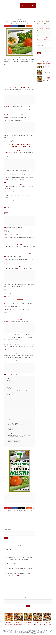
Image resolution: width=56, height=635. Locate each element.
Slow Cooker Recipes (41, 21)
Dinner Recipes (47, 37)
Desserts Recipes (47, 39)
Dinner (44, 80)
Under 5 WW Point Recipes (46, 82)
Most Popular (48, 66)
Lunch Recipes (40, 37)
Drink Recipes (40, 39)
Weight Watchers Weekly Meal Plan (26, 510)
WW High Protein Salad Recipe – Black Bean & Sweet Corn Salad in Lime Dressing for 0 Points (47, 78)
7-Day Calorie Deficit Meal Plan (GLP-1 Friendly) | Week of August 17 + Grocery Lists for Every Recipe (18, 623)
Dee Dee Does (28, 5)
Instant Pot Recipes (47, 21)
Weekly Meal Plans (18, 510)
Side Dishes (49, 81)
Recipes (46, 81)
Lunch (47, 80)
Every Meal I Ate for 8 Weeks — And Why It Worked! (46, 71)
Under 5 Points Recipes (48, 30)
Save (6, 378)
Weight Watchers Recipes (46, 67)
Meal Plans (13, 510)
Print (8, 378)
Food (11, 510)
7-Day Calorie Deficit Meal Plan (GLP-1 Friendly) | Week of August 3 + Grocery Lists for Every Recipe (37, 623)
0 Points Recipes (40, 30)
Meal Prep (50, 80)
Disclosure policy (33, 633)
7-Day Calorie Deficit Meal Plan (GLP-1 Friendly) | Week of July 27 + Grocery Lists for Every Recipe (47, 623)
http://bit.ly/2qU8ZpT (17, 575)
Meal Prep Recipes (47, 28)
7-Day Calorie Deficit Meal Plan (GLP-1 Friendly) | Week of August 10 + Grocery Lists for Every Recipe (28, 623)
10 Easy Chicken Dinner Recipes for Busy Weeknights (47, 64)
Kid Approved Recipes (41, 28)
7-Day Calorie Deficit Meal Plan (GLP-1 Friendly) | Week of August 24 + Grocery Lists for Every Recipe (9, 623)
